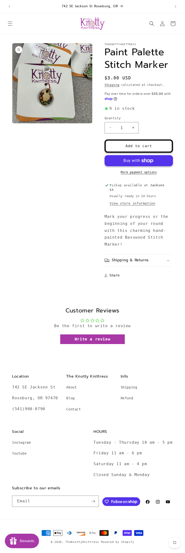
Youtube (19, 453)
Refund (127, 398)
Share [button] (114, 275)
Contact (73, 409)
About (71, 387)
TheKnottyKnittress (82, 542)
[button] (10, 23)
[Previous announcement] (9, 6)
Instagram (21, 442)
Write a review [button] (92, 339)
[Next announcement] (175, 6)
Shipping (112, 85)
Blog (70, 398)
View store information (132, 203)
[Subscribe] (93, 501)
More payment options (139, 172)
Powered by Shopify (117, 542)
